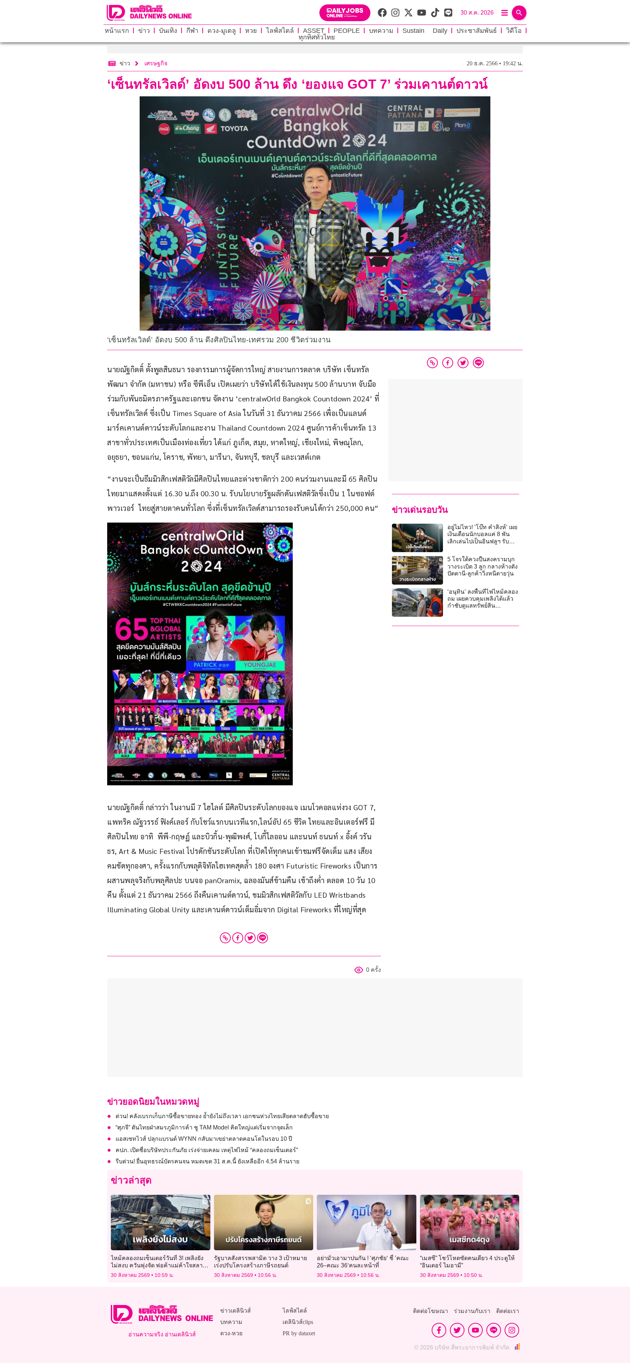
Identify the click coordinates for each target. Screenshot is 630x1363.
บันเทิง (168, 30)
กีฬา (192, 30)
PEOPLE (347, 30)
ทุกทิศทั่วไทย (317, 37)
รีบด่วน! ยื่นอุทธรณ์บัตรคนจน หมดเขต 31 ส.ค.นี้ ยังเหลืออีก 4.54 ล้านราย (207, 1161)
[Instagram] (512, 1330)
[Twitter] (250, 937)
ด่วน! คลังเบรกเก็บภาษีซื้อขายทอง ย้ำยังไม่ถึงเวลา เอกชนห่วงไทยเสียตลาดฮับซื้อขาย (222, 1116)
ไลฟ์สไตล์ (280, 30)
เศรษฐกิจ (155, 63)
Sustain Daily (424, 30)
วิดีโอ (514, 30)
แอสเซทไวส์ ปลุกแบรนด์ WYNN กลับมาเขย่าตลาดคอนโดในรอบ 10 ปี (204, 1139)
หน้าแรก (117, 30)
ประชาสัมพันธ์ (476, 30)
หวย (251, 30)
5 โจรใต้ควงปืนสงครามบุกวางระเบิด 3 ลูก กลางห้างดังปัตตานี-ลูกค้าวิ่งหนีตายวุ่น (482, 566)
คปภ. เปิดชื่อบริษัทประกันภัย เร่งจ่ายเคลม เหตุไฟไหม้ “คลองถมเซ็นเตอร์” (207, 1150)
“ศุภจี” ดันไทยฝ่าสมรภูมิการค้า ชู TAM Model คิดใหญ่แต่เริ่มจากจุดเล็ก (204, 1127)
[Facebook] (237, 937)
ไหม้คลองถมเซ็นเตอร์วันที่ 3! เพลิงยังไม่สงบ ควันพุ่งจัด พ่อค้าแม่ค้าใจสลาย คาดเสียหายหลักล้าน (158, 1265)
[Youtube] (475, 1330)
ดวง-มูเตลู (221, 30)
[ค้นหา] (519, 12)
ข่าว (144, 30)
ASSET (313, 30)
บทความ (381, 30)
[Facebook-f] (439, 1330)
